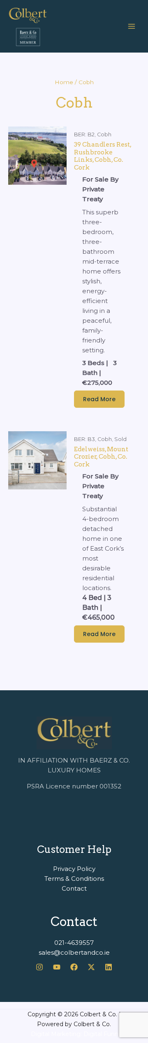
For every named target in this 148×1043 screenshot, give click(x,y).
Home (64, 82)
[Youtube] (56, 967)
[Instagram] (39, 967)
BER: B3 (84, 439)
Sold (120, 439)
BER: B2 (84, 134)
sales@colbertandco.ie (74, 952)
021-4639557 (74, 943)
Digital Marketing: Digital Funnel (77, 1034)
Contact (74, 888)
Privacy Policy (74, 869)
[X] (91, 967)
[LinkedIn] (108, 967)
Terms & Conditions (74, 878)
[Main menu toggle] (131, 26)
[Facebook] (74, 967)
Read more (99, 399)
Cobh (104, 134)
